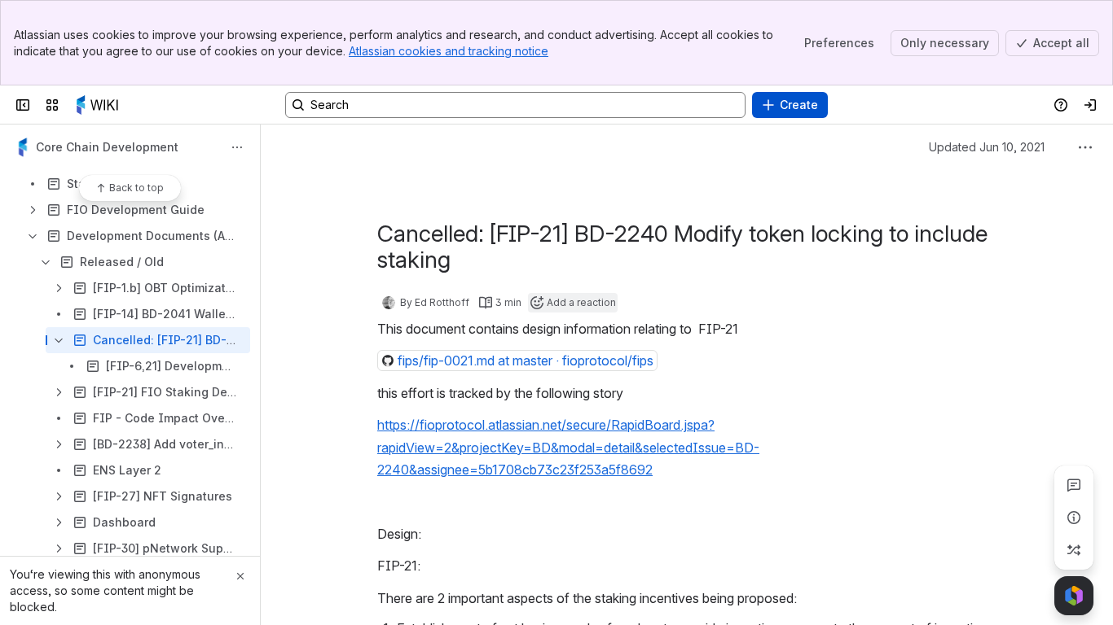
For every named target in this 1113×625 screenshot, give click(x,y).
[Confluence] (99, 105)
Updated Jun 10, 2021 (987, 147)
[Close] (240, 576)
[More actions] (237, 147)
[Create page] (1074, 550)
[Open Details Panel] (1074, 518)
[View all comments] (1074, 485)
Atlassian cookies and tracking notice (448, 51)
